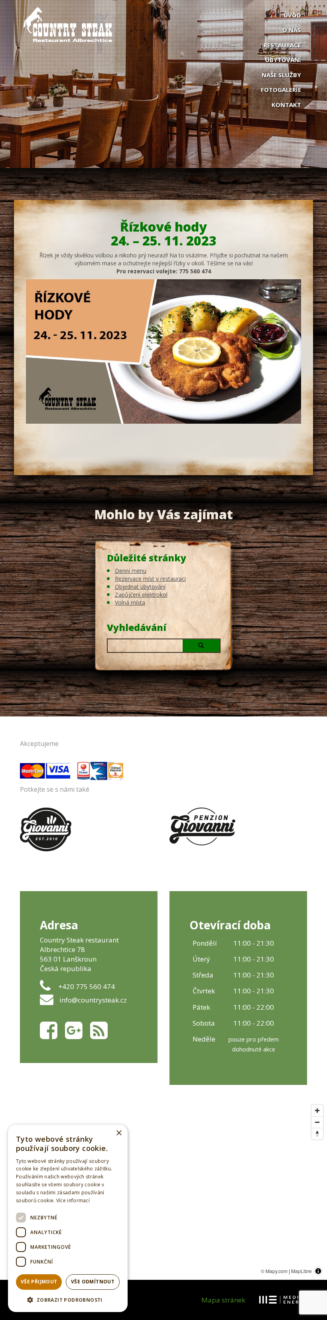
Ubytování (283, 60)
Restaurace (282, 45)
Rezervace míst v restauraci (150, 578)
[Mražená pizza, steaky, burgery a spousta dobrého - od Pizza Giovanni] (45, 829)
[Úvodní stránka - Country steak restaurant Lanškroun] (163, 24)
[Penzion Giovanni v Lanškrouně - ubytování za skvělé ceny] (202, 826)
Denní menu (130, 570)
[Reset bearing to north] (317, 1133)
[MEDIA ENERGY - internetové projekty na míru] (283, 1300)
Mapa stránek (223, 1299)
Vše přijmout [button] (39, 1281)
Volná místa (130, 602)
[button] (68, 1299)
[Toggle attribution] (318, 1271)
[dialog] (68, 1218)
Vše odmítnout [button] (92, 1281)
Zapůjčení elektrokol (141, 594)
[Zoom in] (317, 1110)
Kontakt (286, 105)
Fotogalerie (281, 89)
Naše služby (281, 75)
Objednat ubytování (140, 586)
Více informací (73, 1200)
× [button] (119, 1133)
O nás (291, 30)
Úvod (292, 15)
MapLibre (301, 1270)
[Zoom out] (317, 1122)
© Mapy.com (274, 1270)
